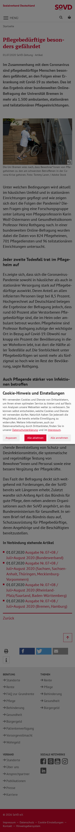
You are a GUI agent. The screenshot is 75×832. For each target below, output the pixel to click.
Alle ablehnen (35, 438)
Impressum (54, 430)
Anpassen (11, 438)
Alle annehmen (59, 438)
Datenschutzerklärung (25, 430)
